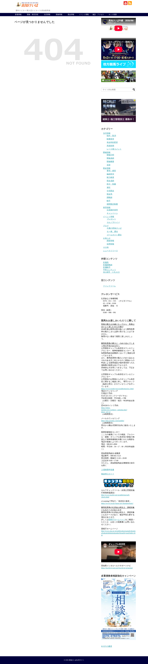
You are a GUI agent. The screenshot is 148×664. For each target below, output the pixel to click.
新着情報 (18, 14)
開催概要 (110, 162)
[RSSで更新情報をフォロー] (130, 3)
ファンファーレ (109, 286)
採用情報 (110, 244)
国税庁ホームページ (117, 520)
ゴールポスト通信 (114, 235)
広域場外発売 (112, 210)
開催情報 (59, 14)
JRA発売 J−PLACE (111, 272)
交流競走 (110, 191)
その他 (106, 247)
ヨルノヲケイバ (113, 222)
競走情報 (71, 14)
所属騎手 (106, 267)
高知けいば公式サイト (76, 660)
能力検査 (110, 177)
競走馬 (109, 194)
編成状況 (110, 174)
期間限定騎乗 (112, 204)
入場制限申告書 (107, 470)
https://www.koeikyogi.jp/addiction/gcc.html (117, 389)
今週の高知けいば (114, 228)
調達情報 (110, 241)
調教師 (109, 197)
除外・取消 (111, 136)
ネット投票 (112, 14)
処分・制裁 (111, 184)
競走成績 (110, 181)
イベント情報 (83, 14)
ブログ (106, 226)
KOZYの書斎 (106, 646)
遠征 (108, 187)
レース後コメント (114, 149)
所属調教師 (107, 265)
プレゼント (111, 219)
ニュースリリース (110, 251)
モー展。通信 (112, 231)
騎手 (108, 201)
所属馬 (106, 262)
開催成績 (110, 158)
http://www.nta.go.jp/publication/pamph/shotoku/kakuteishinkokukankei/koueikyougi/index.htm (118, 533)
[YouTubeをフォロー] (125, 3)
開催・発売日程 (32, 14)
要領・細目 (111, 171)
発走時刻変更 (112, 142)
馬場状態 (110, 146)
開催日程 (110, 155)
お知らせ (106, 238)
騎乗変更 (110, 139)
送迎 (108, 165)
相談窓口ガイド (107, 474)
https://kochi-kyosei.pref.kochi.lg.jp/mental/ (117, 568)
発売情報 (106, 207)
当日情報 (47, 14)
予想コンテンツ (109, 270)
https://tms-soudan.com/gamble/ (112, 421)
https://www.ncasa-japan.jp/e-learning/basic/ (117, 503)
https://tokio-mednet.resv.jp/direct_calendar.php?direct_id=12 (114, 410)
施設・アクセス (98, 14)
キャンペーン (112, 213)
